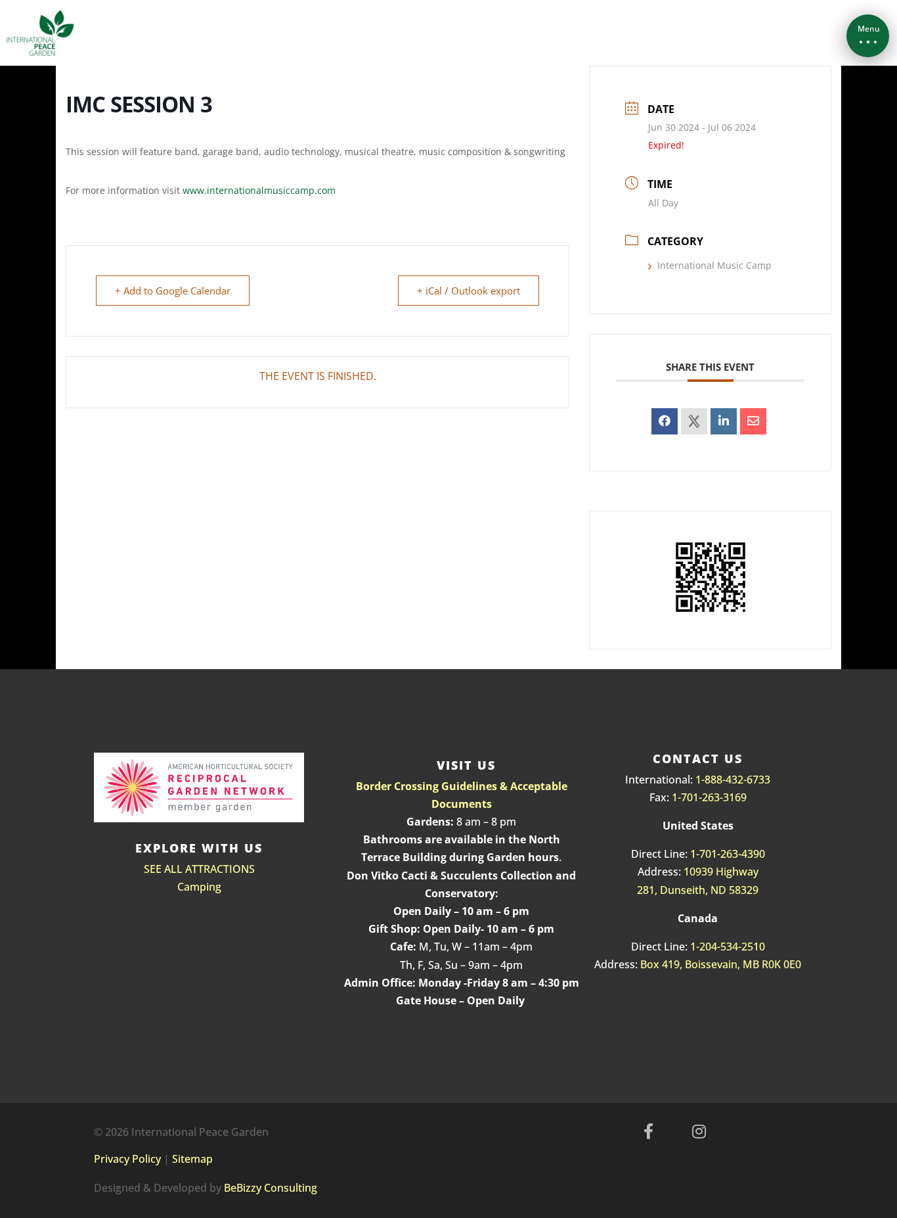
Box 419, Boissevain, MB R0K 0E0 (720, 964)
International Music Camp (714, 265)
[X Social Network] (694, 421)
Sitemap (192, 1159)
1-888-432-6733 (732, 779)
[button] (867, 35)
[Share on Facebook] (664, 421)
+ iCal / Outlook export (468, 290)
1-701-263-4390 (727, 854)
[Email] (753, 421)
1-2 (697, 946)
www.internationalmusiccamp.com (259, 190)
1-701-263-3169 (709, 797)
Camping (199, 886)
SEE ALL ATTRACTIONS (199, 869)
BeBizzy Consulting (270, 1188)
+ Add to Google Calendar (172, 290)
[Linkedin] (724, 421)
